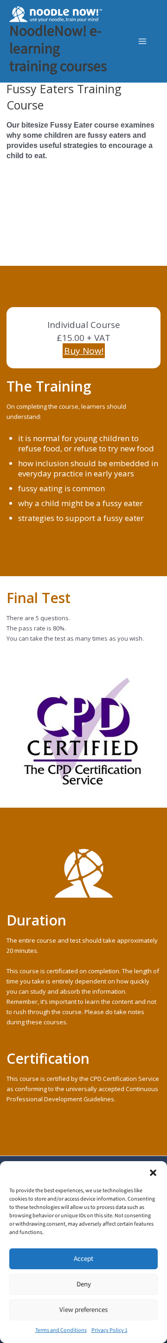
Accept (83, 1258)
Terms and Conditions (61, 1330)
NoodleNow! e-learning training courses (58, 49)
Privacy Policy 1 (109, 1330)
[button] (153, 1172)
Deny (84, 1284)
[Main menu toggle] (142, 41)
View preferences (83, 1309)
